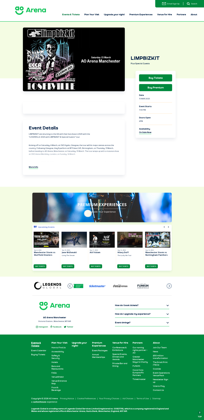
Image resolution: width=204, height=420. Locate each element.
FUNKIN (136, 366)
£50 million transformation (160, 356)
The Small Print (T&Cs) (160, 363)
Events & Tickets (71, 14)
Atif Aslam (95, 252)
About (194, 14)
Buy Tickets (156, 77)
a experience (44, 402)
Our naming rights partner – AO (140, 350)
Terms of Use (142, 398)
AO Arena (30, 10)
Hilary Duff (123, 252)
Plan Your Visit (91, 14)
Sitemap (156, 398)
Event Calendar (38, 350)
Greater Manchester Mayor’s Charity (140, 359)
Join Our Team (160, 347)
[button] (70, 286)
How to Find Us (58, 347)
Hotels (54, 362)
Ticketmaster (139, 379)
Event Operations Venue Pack (161, 374)
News (155, 351)
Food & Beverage (56, 388)
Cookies (157, 369)
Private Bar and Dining (119, 364)
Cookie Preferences (86, 398)
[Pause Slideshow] (168, 279)
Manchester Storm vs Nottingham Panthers (156, 253)
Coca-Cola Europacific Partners (138, 372)
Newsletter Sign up (160, 380)
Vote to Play (159, 386)
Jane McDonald (69, 252)
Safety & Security (55, 356)
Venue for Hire (164, 14)
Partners (181, 14)
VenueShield (57, 377)
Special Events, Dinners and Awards (119, 357)
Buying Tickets (38, 354)
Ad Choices (127, 398)
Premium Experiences (140, 14)
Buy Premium (156, 87)
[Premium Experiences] (102, 207)
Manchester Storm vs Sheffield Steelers (44, 253)
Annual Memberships (98, 355)
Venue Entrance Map (59, 382)
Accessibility (57, 351)
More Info (33, 167)
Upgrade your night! (114, 14)
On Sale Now (145, 132)
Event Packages (100, 350)
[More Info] (46, 240)
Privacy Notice (67, 398)
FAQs (54, 373)
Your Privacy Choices (109, 398)
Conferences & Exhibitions (119, 348)
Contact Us (158, 390)
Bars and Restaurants (57, 367)
